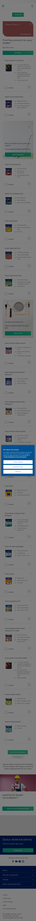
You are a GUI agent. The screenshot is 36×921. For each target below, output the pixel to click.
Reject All (18, 471)
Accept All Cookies (18, 467)
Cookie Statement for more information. (15, 457)
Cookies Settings (18, 462)
